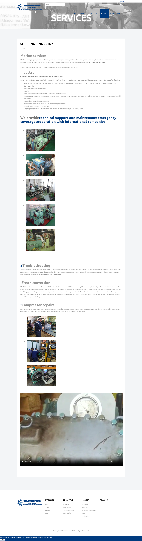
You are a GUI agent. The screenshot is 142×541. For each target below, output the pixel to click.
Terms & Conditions (68, 510)
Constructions (86, 516)
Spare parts (85, 507)
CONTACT (120, 14)
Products (47, 507)
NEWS (112, 14)
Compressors (85, 504)
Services (47, 510)
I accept (2, 540)
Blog (46, 513)
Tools (83, 513)
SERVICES (104, 14)
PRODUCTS (94, 14)
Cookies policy (67, 513)
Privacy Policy (67, 507)
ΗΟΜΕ (76, 14)
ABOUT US (84, 14)
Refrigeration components (89, 510)
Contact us (66, 504)
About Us (47, 504)
